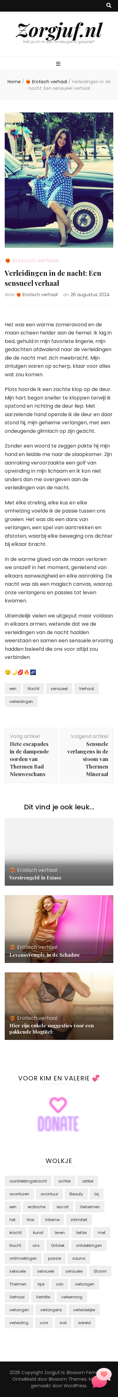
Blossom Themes (68, 1379)
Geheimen (90, 1206)
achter (64, 1181)
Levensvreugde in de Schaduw (44, 955)
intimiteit (79, 1219)
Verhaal (86, 688)
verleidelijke (84, 1310)
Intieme (52, 1219)
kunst (38, 1232)
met (101, 1232)
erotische (36, 1206)
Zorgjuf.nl (59, 29)
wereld (84, 1322)
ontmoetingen (23, 1258)
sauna (78, 1258)
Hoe (30, 1219)
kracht (15, 1232)
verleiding (18, 1322)
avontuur (49, 1194)
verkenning (71, 1297)
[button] (102, 1379)
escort (63, 1206)
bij (96, 1194)
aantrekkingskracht (28, 1181)
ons (36, 1245)
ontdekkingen (89, 1245)
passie (54, 1258)
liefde (81, 1232)
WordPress (75, 1386)
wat (63, 1322)
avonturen (19, 1194)
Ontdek (58, 1245)
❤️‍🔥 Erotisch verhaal (32, 260)
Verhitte (43, 1297)
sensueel (59, 688)
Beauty (76, 1194)
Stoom (100, 1271)
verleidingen (21, 701)
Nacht (33, 688)
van (60, 1284)
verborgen (84, 1284)
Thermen (17, 1284)
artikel (87, 1181)
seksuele (17, 1271)
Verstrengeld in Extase (35, 877)
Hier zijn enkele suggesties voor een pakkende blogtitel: (51, 1028)
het (12, 1219)
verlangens (51, 1310)
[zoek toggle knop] (108, 6)
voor (44, 1322)
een (12, 688)
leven (60, 1232)
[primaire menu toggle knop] (59, 64)
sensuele (73, 1271)
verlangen (19, 1310)
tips (41, 1284)
